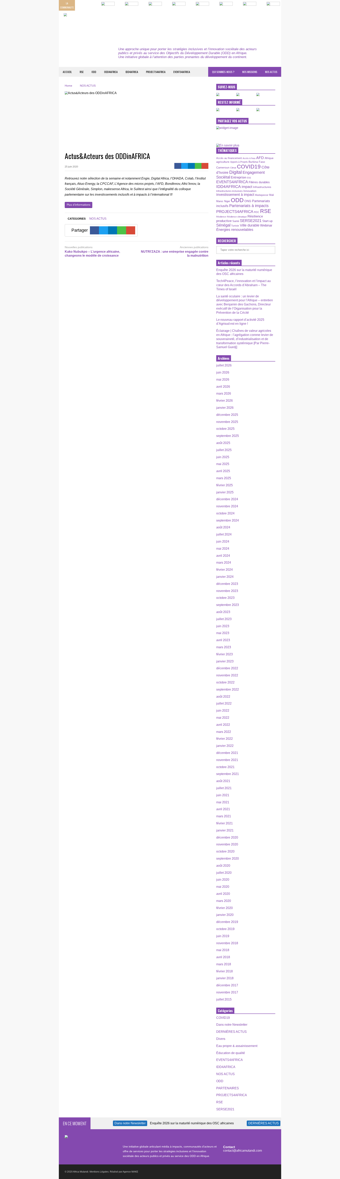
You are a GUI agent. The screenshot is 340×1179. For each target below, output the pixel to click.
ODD (93, 72)
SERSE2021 (250, 220)
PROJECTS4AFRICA (155, 72)
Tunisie (235, 225)
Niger (227, 201)
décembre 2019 (227, 922)
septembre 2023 (227, 605)
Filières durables (259, 182)
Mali (271, 195)
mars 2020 (223, 901)
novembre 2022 (227, 675)
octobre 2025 (225, 428)
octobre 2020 (225, 851)
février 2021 (224, 823)
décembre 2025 (227, 414)
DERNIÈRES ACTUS (231, 1031)
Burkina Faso (257, 161)
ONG (247, 201)
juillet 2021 (224, 788)
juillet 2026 (224, 365)
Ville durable (249, 225)
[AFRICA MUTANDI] (100, 25)
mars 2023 (223, 647)
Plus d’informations (78, 204)
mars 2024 (223, 562)
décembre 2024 (227, 499)
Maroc (219, 201)
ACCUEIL (67, 72)
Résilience (221, 216)
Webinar (266, 225)
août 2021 (223, 781)
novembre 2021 (227, 760)
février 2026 (224, 400)
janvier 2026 (225, 407)
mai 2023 (222, 633)
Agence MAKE (130, 1171)
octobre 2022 (225, 682)
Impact (247, 187)
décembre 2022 (227, 668)
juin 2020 (222, 879)
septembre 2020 (227, 858)
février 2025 (224, 485)
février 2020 (224, 908)
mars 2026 (223, 393)
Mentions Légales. (99, 1171)
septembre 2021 (227, 774)
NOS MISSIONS (249, 72)
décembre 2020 (227, 837)
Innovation (249, 190)
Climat (233, 167)
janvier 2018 (225, 978)
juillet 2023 (224, 619)
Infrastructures (262, 187)
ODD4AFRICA (111, 72)
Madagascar (261, 195)
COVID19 (249, 167)
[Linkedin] (191, 166)
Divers (220, 1038)
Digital (235, 172)
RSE (82, 72)
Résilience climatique (237, 216)
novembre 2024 (227, 506)
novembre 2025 (227, 422)
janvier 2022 (225, 745)
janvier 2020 (225, 914)
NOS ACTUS (271, 72)
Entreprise (238, 177)
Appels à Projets (239, 162)
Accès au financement (229, 158)
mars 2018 (223, 964)
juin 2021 (222, 795)
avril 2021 (223, 809)
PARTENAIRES (227, 1088)
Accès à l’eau (249, 158)
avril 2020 (223, 893)
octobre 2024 (225, 513)
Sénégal (223, 225)
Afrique (269, 158)
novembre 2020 (227, 844)
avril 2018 (223, 957)
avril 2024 (223, 555)
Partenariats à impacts (249, 205)
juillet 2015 (224, 999)
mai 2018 (222, 950)
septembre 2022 (227, 689)
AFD (260, 158)
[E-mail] (204, 166)
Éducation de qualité (230, 1053)
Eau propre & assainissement (236, 1046)
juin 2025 (222, 457)
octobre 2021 (225, 767)
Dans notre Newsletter (231, 1024)
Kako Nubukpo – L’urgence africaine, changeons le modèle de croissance (92, 253)
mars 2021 (223, 816)
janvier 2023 (225, 661)
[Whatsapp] (198, 166)
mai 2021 (222, 802)
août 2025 (223, 443)
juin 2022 (222, 710)
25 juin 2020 (71, 166)
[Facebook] (177, 166)
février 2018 (224, 971)
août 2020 (223, 865)
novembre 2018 (227, 943)
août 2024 (223, 527)
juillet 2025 (224, 450)
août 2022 (223, 696)
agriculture (222, 161)
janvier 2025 (225, 492)
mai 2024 (222, 548)
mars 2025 (223, 478)
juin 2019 (222, 936)
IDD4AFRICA (132, 72)
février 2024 (224, 569)
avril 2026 (223, 386)
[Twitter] (184, 166)
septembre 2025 (227, 435)
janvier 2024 (225, 576)
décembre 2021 (227, 753)
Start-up (267, 221)
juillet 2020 (224, 872)
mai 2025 (222, 464)
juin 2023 (222, 626)
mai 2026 (222, 379)
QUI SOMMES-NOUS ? (223, 72)
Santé (235, 221)
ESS (249, 178)
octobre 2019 (225, 929)
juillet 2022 (224, 703)
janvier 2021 (225, 830)
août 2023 (223, 612)
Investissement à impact (235, 195)
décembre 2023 (227, 583)
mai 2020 (222, 886)
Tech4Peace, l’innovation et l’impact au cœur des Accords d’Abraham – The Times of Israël (243, 285)
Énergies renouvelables (234, 229)
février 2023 (224, 654)
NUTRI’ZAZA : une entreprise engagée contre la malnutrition (174, 253)
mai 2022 (222, 717)
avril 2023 (223, 640)
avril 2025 (223, 471)
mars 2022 (223, 731)
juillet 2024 (224, 534)
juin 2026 (222, 372)
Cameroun (222, 167)
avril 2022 (223, 724)
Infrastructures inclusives (229, 191)
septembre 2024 (227, 520)
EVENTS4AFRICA (181, 72)
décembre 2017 (227, 985)
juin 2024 (222, 541)
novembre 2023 (227, 591)
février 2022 (224, 738)
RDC (256, 212)
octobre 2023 (225, 597)
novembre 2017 (227, 992)
